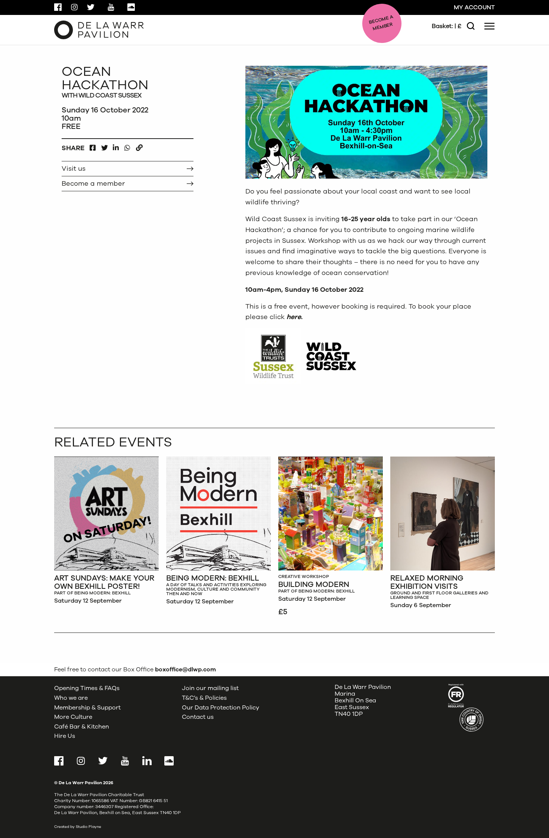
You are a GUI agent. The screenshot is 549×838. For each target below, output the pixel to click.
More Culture (73, 717)
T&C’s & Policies (204, 698)
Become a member (93, 183)
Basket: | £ (446, 26)
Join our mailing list (210, 688)
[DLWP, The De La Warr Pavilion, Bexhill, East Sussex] (99, 29)
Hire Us (64, 736)
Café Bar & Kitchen (81, 727)
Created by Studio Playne (77, 826)
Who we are (71, 698)
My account (474, 7)
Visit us (74, 168)
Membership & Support (87, 708)
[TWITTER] (104, 146)
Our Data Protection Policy (220, 708)
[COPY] (139, 146)
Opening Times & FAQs (87, 688)
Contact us (198, 717)
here (293, 316)
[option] (106, 532)
